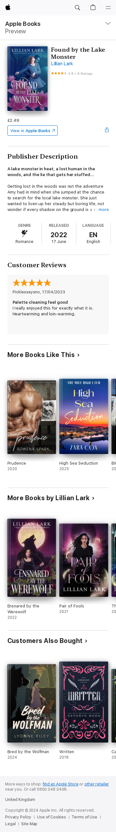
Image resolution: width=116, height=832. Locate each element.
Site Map (29, 824)
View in (30, 130)
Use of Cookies (51, 817)
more (104, 209)
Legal (10, 824)
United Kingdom (20, 799)
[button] (77, 8)
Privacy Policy (18, 817)
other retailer (96, 784)
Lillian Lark (62, 64)
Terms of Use (84, 817)
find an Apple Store (61, 784)
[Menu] (108, 8)
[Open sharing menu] (107, 130)
